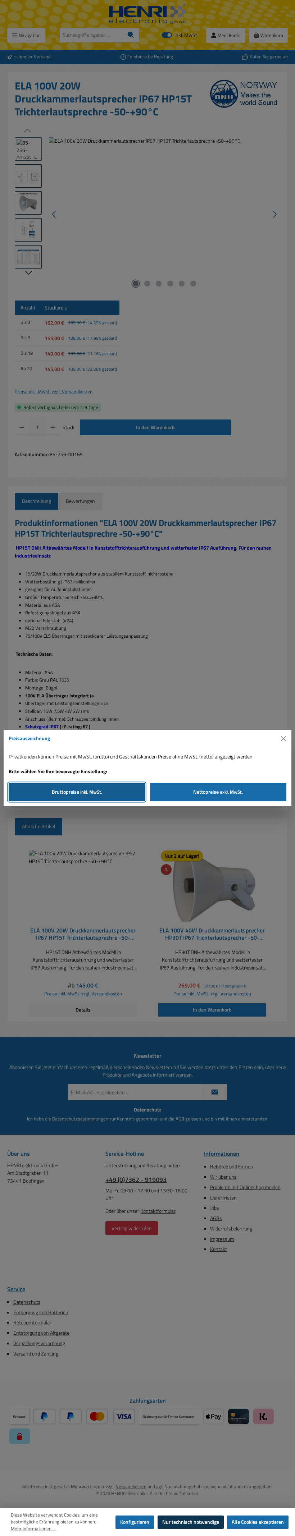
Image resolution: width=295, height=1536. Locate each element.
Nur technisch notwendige (190, 1522)
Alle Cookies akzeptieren (258, 1522)
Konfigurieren (134, 1522)
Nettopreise (218, 792)
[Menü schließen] (283, 739)
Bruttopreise (77, 792)
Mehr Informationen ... (33, 1529)
